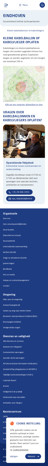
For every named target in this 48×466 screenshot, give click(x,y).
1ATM (5, 416)
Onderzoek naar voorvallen (14, 397)
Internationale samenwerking (15, 246)
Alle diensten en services (13, 341)
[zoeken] (42, 5)
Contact (6, 286)
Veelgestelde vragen (11, 327)
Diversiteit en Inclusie (12, 235)
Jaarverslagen (8, 263)
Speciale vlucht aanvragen (13, 358)
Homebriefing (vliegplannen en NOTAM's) (20, 369)
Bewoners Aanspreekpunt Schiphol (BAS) (20, 316)
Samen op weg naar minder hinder (17, 311)
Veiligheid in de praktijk (12, 392)
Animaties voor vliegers (12, 403)
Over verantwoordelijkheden (15, 224)
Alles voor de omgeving (12, 299)
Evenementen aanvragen (13, 352)
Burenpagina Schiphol (12, 322)
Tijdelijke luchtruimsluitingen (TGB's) (18, 375)
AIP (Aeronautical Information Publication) (20, 363)
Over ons (6, 218)
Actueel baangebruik (11, 305)
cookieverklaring (21, 450)
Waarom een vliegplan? (12, 347)
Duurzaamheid (9, 241)
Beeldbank (7, 269)
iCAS (5, 422)
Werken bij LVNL (9, 252)
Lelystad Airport (9, 380)
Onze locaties (8, 230)
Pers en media (9, 274)
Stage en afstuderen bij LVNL (15, 258)
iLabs (5, 439)
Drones (6, 386)
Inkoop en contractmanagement (16, 280)
